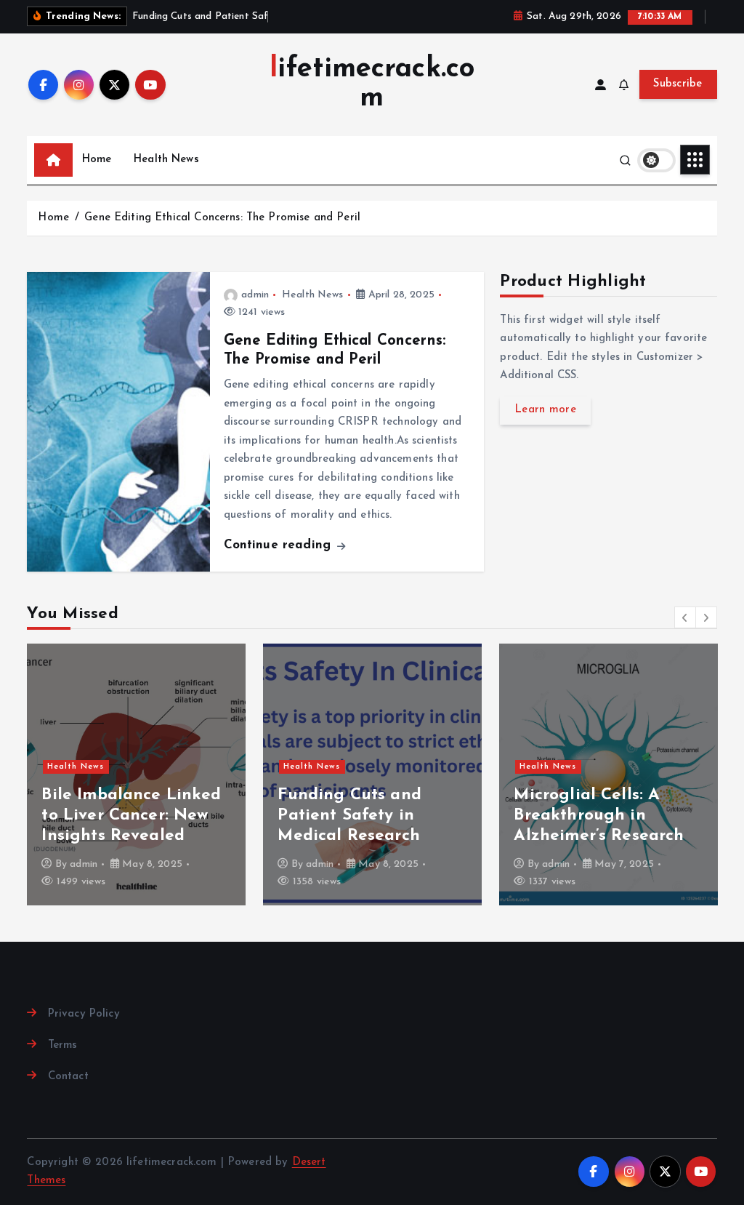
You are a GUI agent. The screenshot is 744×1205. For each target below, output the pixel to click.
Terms (62, 1045)
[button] (685, 617)
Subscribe (678, 84)
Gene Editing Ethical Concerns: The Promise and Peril (222, 217)
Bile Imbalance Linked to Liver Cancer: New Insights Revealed (131, 815)
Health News (166, 159)
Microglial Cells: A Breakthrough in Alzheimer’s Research (599, 815)
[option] (136, 774)
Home (97, 159)
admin (255, 294)
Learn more (545, 409)
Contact (68, 1076)
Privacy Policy (83, 1014)
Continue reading (280, 545)
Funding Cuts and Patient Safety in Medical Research (349, 815)
